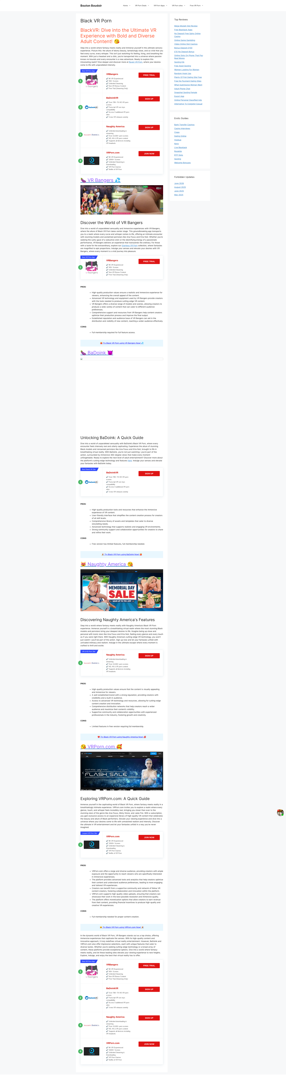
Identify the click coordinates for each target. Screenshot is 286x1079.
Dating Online (180, 136)
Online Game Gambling (184, 40)
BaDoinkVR (112, 98)
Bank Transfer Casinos (184, 125)
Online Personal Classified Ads (188, 100)
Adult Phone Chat (182, 89)
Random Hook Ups (182, 73)
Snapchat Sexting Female (185, 92)
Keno (176, 144)
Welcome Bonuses (182, 163)
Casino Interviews (182, 128)
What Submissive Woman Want (188, 85)
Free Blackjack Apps (183, 30)
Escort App (179, 96)
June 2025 (179, 191)
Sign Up (149, 99)
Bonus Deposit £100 (183, 48)
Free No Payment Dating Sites (187, 81)
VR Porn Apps (159, 5)
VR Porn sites (177, 5)
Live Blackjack (180, 147)
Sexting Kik (179, 62)
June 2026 (179, 183)
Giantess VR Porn (130, 245)
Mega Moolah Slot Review (186, 26)
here (130, 460)
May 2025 (178, 195)
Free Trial (149, 75)
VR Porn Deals (140, 5)
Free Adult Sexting (182, 66)
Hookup (177, 140)
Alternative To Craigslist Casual (188, 104)
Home (125, 5)
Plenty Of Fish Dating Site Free (188, 77)
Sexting (177, 159)
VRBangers (112, 74)
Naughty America (115, 126)
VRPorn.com (113, 152)
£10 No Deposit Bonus (184, 52)
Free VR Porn (195, 5)
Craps (177, 132)
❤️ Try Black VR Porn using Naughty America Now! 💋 (122, 737)
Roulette (178, 151)
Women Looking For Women (186, 70)
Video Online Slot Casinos (186, 44)
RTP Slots (178, 155)
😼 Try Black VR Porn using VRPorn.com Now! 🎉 (122, 927)
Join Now (149, 154)
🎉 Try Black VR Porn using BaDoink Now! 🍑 (122, 554)
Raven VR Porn (135, 62)
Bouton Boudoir (91, 5)
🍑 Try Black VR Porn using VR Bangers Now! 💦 (122, 343)
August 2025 (180, 187)
